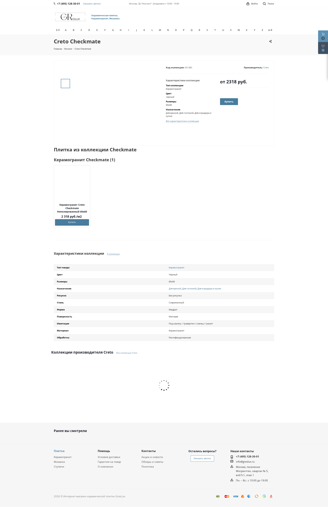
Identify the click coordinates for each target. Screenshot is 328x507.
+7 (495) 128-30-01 (247, 456)
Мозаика (59, 461)
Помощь (104, 451)
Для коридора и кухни (209, 288)
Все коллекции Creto (126, 353)
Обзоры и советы (152, 461)
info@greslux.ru (245, 461)
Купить (72, 222)
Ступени (59, 466)
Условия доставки (109, 457)
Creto (266, 67)
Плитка (59, 451)
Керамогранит (176, 267)
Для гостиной (189, 288)
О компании (105, 466)
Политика (147, 466)
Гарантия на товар (109, 461)
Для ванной (175, 288)
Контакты (148, 451)
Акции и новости (152, 457)
